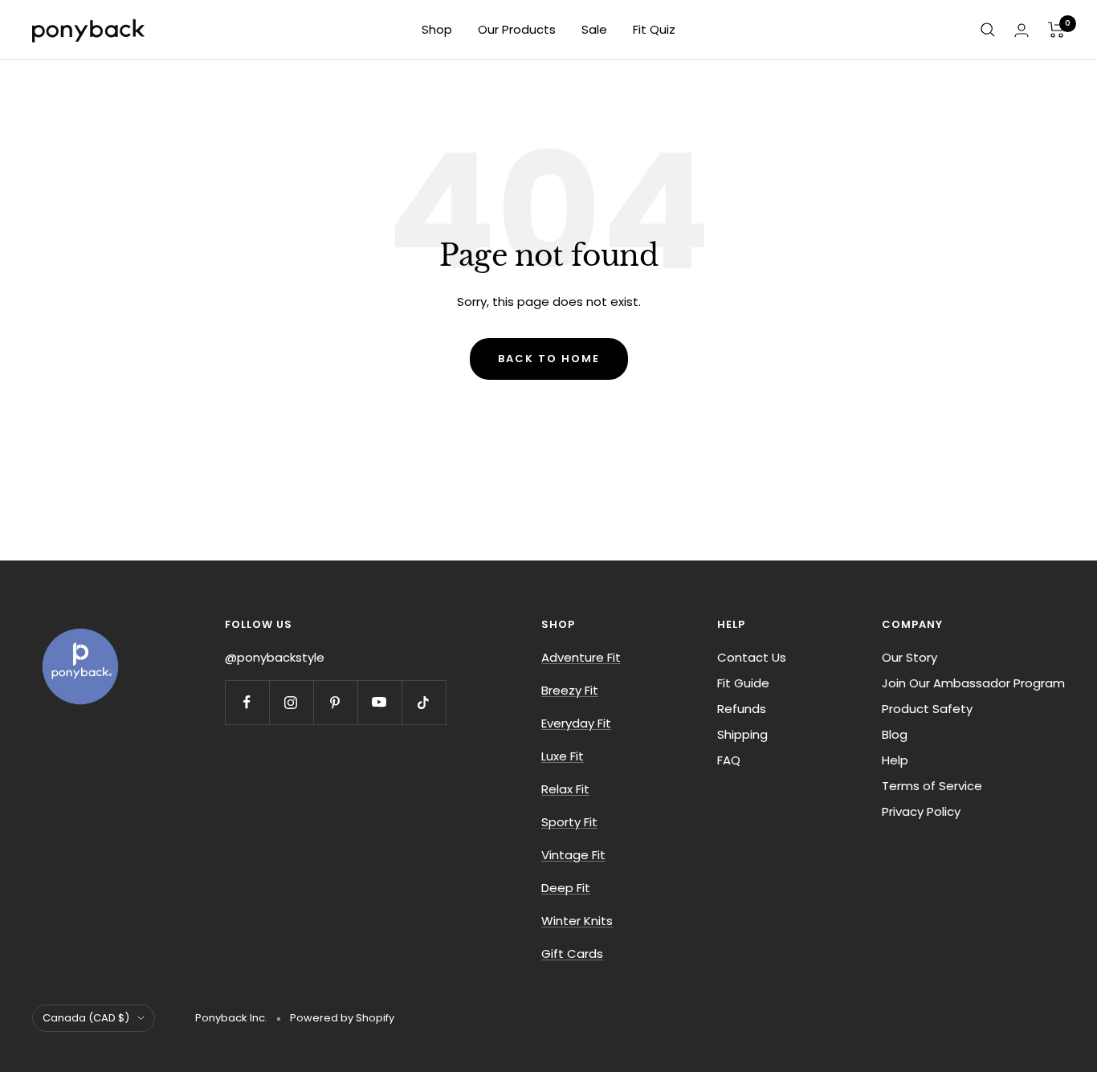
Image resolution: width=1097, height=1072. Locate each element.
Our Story (909, 657)
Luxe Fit (562, 756)
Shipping (742, 734)
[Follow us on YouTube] (379, 702)
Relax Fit (565, 789)
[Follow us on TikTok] (424, 702)
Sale (594, 29)
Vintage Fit (573, 854)
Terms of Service (932, 785)
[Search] (988, 29)
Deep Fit (565, 887)
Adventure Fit (581, 657)
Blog (894, 734)
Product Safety (927, 708)
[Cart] (1056, 30)
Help (895, 760)
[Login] (1021, 30)
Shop (437, 29)
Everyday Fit (576, 723)
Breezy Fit (569, 690)
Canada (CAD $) (86, 1017)
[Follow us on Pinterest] (335, 702)
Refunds (741, 708)
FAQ (728, 760)
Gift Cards (572, 953)
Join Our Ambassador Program (973, 683)
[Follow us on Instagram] (291, 702)
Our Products (517, 29)
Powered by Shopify (342, 1017)
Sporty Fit (569, 821)
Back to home (549, 358)
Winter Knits (577, 920)
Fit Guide (743, 683)
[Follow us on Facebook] (247, 702)
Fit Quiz (654, 29)
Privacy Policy (921, 811)
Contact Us (751, 657)
